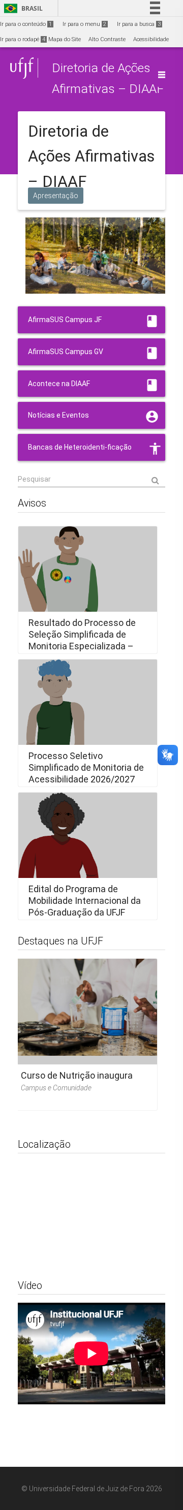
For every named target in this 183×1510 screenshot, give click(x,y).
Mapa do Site (64, 39)
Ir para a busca (139, 24)
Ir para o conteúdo (26, 24)
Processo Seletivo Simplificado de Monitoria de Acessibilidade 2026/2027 (86, 767)
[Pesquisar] (91, 479)
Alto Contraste (107, 39)
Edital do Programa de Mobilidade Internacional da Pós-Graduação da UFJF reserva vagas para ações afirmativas (84, 912)
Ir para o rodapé (22, 39)
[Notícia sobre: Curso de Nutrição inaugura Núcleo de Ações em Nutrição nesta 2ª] (84, 1031)
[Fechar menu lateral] (161, 74)
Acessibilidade (151, 39)
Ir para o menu (84, 24)
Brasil (21, 8)
